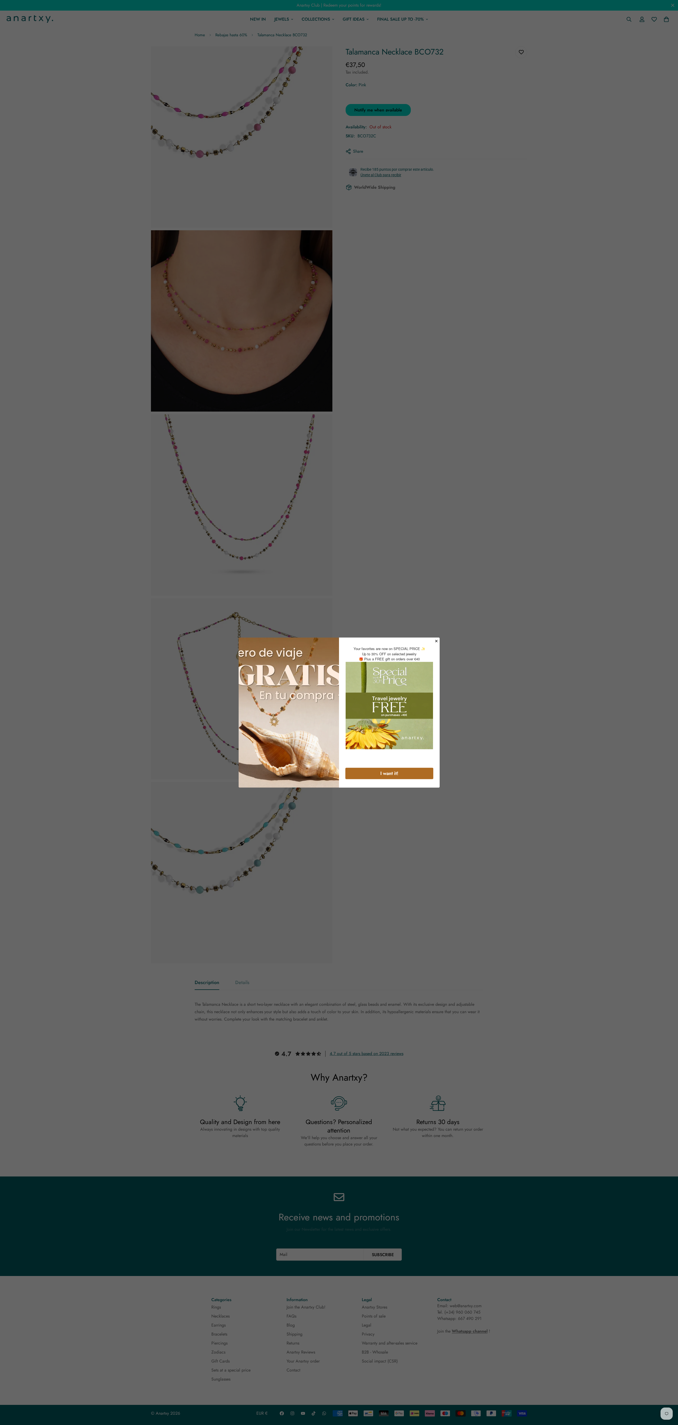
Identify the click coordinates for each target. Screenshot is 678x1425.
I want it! (389, 773)
